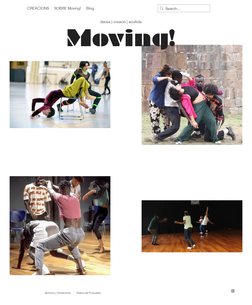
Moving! (126, 37)
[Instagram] (233, 291)
